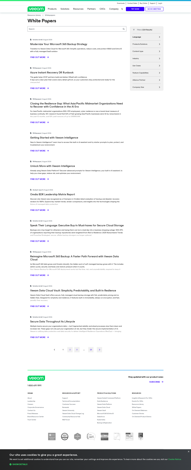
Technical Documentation (71, 401)
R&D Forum (66, 419)
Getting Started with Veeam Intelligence (54, 137)
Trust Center (32, 419)
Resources (78, 9)
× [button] (188, 451)
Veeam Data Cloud (103, 407)
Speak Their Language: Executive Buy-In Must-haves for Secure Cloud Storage (77, 225)
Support (152, 3)
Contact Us (31, 410)
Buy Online (143, 3)
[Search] (122, 9)
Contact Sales (132, 3)
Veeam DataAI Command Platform (108, 398)
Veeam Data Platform (104, 404)
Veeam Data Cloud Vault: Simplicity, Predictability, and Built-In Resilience (73, 290)
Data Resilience (102, 401)
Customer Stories (138, 413)
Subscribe (154, 382)
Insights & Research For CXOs (142, 398)
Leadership (31, 401)
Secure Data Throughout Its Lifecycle (52, 321)
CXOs (102, 9)
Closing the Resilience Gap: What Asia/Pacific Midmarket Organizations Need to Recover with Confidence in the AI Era (76, 105)
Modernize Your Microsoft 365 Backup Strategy (58, 44)
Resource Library (138, 404)
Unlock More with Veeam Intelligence (52, 166)
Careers (30, 404)
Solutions (65, 9)
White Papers (136, 407)
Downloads (121, 3)
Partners (91, 9)
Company (113, 9)
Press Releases (33, 413)
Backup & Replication (104, 423)
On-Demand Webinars (139, 410)
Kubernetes (101, 419)
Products (52, 9)
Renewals (65, 407)
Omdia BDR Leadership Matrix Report (52, 194)
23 (91, 349)
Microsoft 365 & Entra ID (105, 413)
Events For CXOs (137, 401)
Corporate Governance (36, 407)
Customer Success (68, 404)
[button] (95, 464)
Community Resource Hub (71, 416)
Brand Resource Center (36, 416)
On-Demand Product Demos (141, 416)
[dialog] (95, 459)
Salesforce (101, 416)
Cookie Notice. (174, 459)
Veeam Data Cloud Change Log (73, 413)
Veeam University (68, 410)
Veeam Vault (101, 410)
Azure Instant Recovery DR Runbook (52, 72)
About (30, 398)
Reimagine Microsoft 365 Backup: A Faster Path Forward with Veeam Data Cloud (74, 258)
